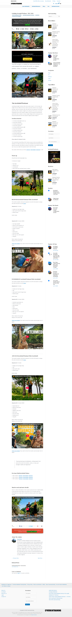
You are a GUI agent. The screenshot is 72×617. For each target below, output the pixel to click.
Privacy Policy (30, 584)
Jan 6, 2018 (55, 268)
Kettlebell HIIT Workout (53, 595)
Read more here (33, 614)
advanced (38, 149)
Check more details (16, 243)
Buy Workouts (48, 1)
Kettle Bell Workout (53, 590)
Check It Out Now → (27, 59)
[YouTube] (14, 1)
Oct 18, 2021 (55, 250)
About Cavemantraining (50, 584)
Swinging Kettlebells (53, 591)
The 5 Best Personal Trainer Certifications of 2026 (56, 57)
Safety (43, 584)
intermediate (33, 149)
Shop (49, 72)
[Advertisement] (54, 228)
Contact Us (3, 596)
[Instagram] (11, 1)
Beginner (20, 475)
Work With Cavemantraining (54, 599)
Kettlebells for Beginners (6, 584)
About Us (3, 590)
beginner (28, 149)
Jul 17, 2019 (55, 285)
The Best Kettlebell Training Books (19, 584)
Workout (50, 76)
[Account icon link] (60, 3)
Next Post (40, 558)
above (24, 203)
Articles (49, 80)
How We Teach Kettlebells (61, 584)
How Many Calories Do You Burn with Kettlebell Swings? (56, 265)
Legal (2, 595)
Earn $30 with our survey (38, 1)
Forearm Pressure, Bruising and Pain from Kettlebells (56, 274)
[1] (50, 56)
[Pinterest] (15, 1)
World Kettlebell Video (16, 15)
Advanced (30, 475)
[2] (50, 63)
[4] (50, 272)
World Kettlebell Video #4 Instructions (19, 565)
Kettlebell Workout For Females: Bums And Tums (56, 192)
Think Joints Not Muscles (56, 199)
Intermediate (25, 475)
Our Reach (3, 591)
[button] (53, 3)
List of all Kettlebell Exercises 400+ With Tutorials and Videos (56, 255)
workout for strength (16, 16)
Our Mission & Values (6, 586)
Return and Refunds (37, 584)
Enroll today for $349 (32, 531)
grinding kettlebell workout (28, 15)
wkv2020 (37, 15)
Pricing (54, 1)
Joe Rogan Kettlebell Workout (55, 247)
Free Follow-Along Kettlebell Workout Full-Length (59, 593)
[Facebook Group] (12, 1)
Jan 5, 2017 (55, 277)
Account (58, 1)
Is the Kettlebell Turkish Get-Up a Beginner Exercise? (56, 64)
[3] (50, 263)
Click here (27, 24)
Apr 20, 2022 (55, 259)
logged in (19, 573)
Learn (49, 78)
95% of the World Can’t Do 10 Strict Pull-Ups (56, 282)
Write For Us (4, 593)
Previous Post (15, 558)
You (49, 74)
